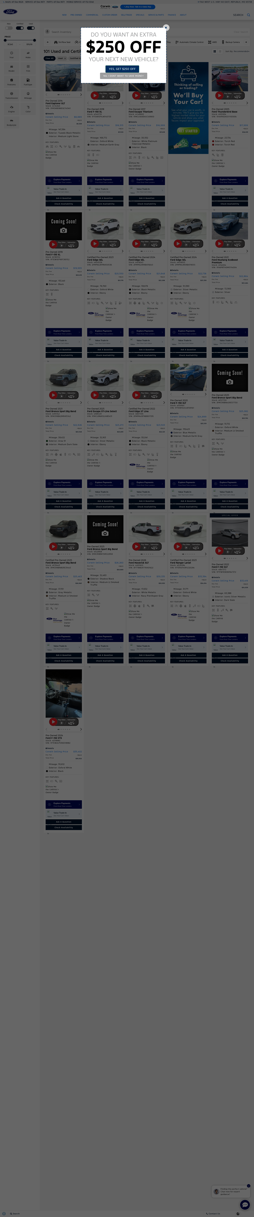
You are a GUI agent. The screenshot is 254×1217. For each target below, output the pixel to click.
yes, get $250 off (122, 69)
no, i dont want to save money (123, 75)
